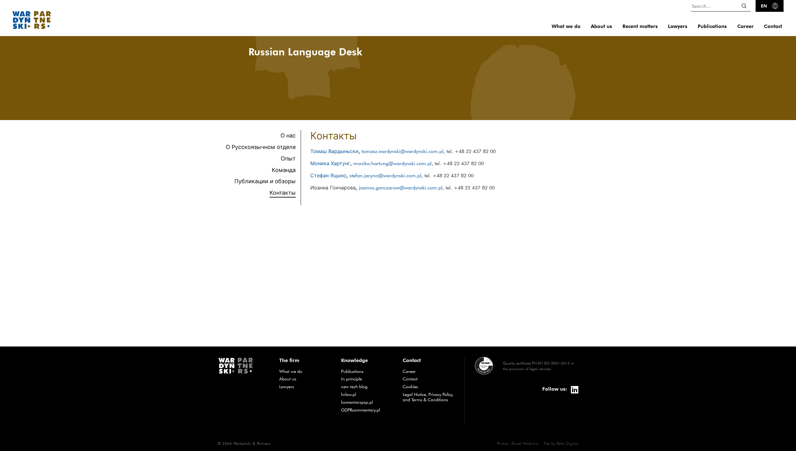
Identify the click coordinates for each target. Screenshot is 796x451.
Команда (284, 170)
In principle (367, 379)
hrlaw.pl (367, 394)
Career (745, 26)
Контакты (283, 192)
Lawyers (677, 26)
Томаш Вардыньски (334, 151)
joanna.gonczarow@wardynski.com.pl (400, 187)
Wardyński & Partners (252, 443)
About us (601, 26)
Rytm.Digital (567, 443)
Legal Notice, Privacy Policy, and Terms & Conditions (428, 397)
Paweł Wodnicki (525, 443)
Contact (773, 26)
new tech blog (367, 386)
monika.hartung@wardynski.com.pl (392, 163)
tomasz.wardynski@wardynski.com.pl (402, 151)
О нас (288, 135)
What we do (566, 26)
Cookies (410, 386)
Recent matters (640, 26)
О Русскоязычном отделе (261, 147)
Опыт (288, 158)
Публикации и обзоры (265, 181)
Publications (712, 26)
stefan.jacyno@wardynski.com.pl (385, 175)
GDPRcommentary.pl (367, 410)
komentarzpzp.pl (367, 402)
